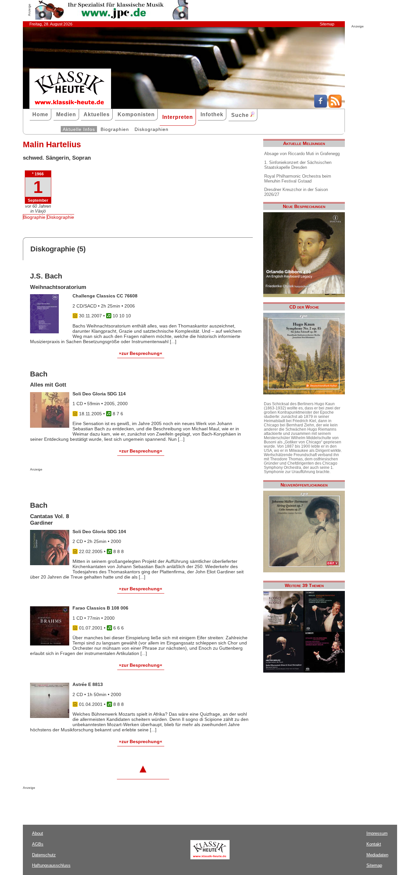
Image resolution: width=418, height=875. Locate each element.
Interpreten (177, 117)
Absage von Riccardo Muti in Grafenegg (302, 153)
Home (40, 114)
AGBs (37, 844)
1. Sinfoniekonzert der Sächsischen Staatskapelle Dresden (297, 165)
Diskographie (60, 217)
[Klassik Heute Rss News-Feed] (335, 106)
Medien (66, 114)
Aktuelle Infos (79, 129)
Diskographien (152, 129)
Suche (240, 115)
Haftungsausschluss (51, 865)
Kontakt (373, 844)
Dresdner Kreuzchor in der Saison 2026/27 (296, 192)
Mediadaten (377, 854)
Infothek (212, 114)
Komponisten (136, 114)
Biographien (115, 129)
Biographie (34, 217)
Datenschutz (44, 854)
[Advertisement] (106, 484)
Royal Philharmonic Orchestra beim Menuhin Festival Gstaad (297, 178)
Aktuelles (97, 114)
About (37, 833)
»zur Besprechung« (140, 353)
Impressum (377, 833)
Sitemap (327, 24)
